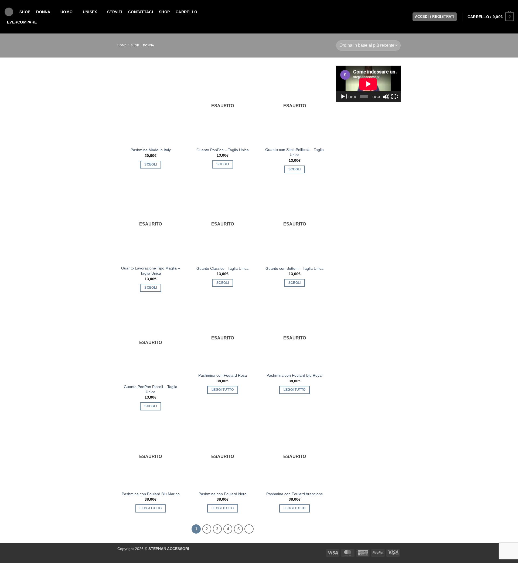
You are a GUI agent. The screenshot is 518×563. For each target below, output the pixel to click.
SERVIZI (114, 12)
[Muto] (386, 96)
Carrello (186, 12)
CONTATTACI (140, 12)
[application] (368, 84)
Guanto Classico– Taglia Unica (222, 268)
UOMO (66, 12)
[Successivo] (249, 529)
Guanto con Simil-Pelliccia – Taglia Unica (294, 152)
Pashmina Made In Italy (151, 150)
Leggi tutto (223, 389)
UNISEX (90, 12)
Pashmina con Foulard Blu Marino (151, 494)
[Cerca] (9, 12)
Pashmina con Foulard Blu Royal (294, 375)
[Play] (343, 96)
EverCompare (22, 22)
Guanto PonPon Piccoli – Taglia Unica (150, 389)
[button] (491, 17)
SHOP (24, 12)
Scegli (150, 164)
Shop (164, 12)
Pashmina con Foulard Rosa (222, 375)
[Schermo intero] (394, 96)
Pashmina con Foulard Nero (223, 494)
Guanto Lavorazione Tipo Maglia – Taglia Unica (150, 270)
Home (121, 45)
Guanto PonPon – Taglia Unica (222, 150)
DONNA (43, 12)
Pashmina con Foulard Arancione (294, 494)
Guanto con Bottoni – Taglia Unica (294, 268)
